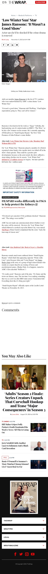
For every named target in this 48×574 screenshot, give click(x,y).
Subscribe (40, 2)
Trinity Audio (23, 91)
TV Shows (5, 421)
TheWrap (8, 521)
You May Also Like (16, 355)
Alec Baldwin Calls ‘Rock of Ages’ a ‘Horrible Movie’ (22, 248)
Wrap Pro (8, 529)
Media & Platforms (25, 15)
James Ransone (20, 99)
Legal (6, 537)
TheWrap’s (5, 229)
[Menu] (4, 2)
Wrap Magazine (11, 545)
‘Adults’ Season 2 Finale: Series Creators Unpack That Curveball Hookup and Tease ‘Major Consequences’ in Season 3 (24, 402)
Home (13, 15)
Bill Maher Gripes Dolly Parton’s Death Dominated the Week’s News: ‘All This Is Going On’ (15, 428)
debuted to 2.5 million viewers (12, 159)
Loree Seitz (15, 414)
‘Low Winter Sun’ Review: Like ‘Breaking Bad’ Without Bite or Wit (23, 142)
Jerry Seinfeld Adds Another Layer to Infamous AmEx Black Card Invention (15, 446)
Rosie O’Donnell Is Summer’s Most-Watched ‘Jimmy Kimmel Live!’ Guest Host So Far (15, 464)
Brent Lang (5, 39)
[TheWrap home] (17, 2)
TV (36, 15)
